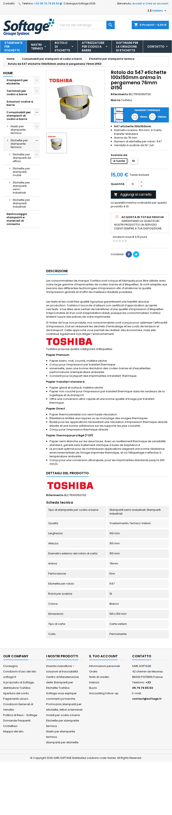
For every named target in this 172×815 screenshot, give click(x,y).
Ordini (93, 671)
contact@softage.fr (147, 699)
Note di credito (99, 677)
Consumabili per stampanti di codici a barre (19, 115)
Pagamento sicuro (16, 699)
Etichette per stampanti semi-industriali (21, 188)
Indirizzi (94, 682)
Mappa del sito (13, 731)
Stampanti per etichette (17, 82)
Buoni (93, 688)
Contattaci (10, 726)
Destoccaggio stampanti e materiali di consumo (17, 219)
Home (8, 73)
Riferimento (119, 94)
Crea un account (157, 3)
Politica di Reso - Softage (20, 715)
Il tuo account (103, 656)
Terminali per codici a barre (17, 92)
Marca (115, 100)
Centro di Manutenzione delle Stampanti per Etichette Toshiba (62, 682)
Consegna (10, 666)
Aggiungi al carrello (133, 194)
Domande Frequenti (16, 721)
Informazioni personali (104, 666)
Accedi (137, 3)
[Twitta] (136, 254)
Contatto (9, 3)
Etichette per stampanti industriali (21, 203)
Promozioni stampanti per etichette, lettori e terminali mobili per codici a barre (64, 709)
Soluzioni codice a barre (20, 103)
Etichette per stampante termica (19, 143)
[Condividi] (129, 254)
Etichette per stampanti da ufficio (22, 157)
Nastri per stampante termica (18, 129)
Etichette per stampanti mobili (21, 171)
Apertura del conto (16, 693)
